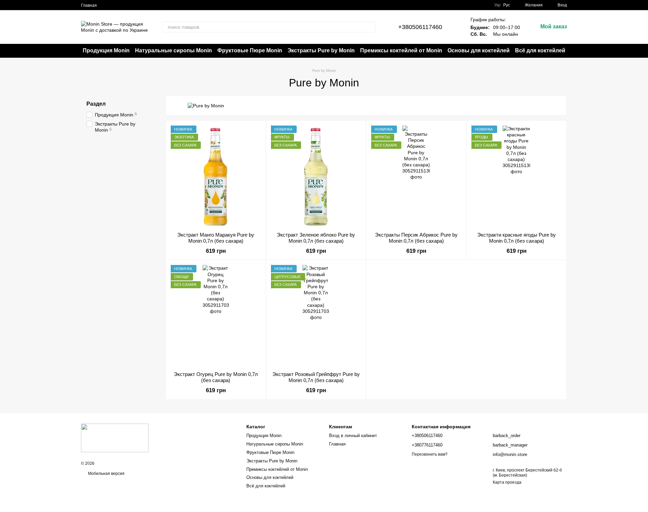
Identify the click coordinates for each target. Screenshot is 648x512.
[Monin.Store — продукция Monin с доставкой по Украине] (114, 437)
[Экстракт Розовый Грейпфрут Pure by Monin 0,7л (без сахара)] (316, 315)
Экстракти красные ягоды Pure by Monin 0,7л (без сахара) (516, 238)
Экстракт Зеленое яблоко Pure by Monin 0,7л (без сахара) (316, 238)
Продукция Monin (106, 50)
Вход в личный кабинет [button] (353, 435)
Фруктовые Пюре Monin (249, 50)
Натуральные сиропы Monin (173, 50)
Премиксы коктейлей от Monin (401, 50)
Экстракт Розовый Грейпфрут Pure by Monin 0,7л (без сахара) (316, 377)
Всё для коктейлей (540, 50)
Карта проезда (507, 482)
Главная (89, 5)
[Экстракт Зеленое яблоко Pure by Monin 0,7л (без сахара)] (316, 176)
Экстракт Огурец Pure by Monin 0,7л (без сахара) (216, 377)
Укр (497, 5)
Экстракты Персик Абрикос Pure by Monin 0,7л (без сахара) (416, 238)
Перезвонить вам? (430, 454)
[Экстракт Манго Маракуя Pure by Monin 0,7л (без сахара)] (216, 176)
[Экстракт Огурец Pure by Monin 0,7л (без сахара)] (216, 315)
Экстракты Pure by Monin (321, 50)
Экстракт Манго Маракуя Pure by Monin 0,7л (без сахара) (215, 238)
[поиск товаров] (369, 27)
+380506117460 (420, 27)
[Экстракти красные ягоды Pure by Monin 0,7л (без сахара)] (516, 176)
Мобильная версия (106, 473)
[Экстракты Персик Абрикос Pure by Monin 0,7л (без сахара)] (416, 176)
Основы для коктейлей (479, 50)
